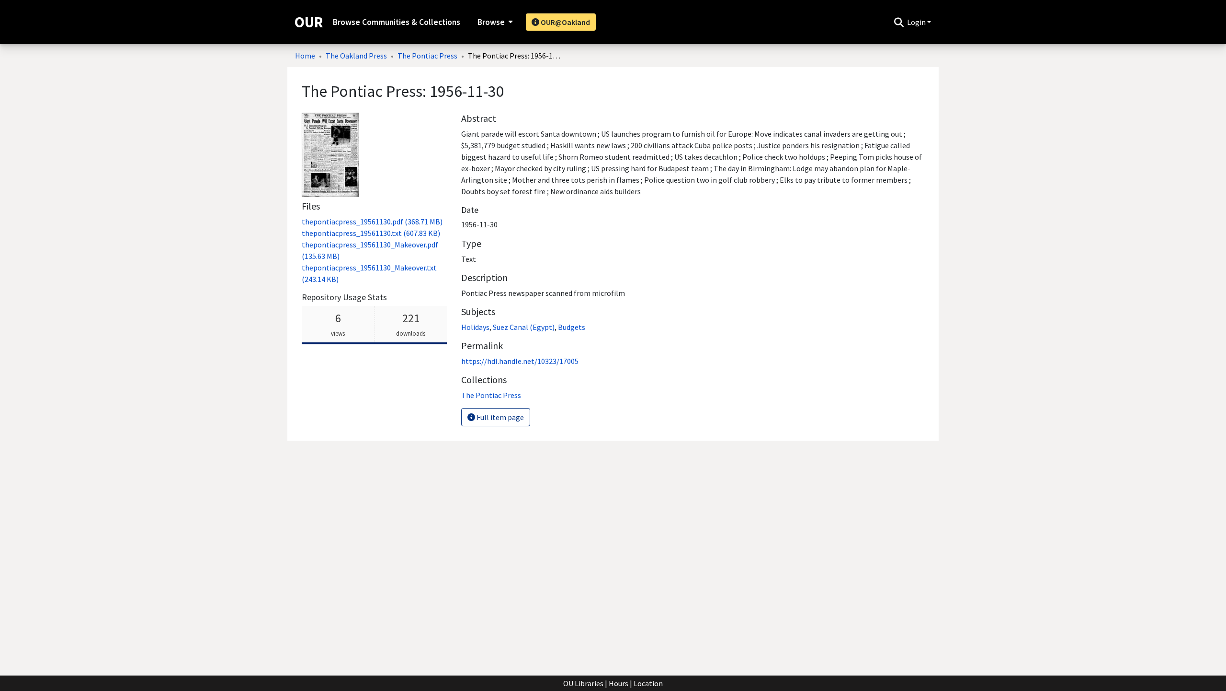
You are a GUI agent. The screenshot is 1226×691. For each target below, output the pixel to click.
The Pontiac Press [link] (427, 55)
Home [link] (305, 55)
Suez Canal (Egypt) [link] (524, 327)
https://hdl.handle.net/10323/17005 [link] (520, 361)
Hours (618, 683)
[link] (372, 221)
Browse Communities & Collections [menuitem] (396, 22)
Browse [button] (491, 22)
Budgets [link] (571, 327)
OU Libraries (583, 683)
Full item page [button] (499, 417)
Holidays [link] (475, 327)
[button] (899, 22)
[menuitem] (494, 22)
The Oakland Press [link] (356, 55)
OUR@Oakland (564, 22)
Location (648, 683)
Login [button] (917, 22)
